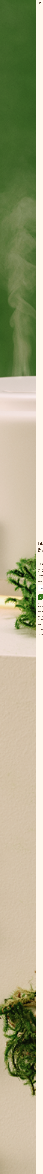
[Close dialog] (40, 3)
